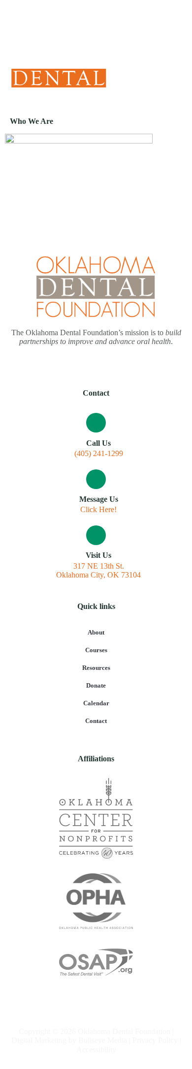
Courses (96, 650)
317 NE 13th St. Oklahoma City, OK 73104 (98, 570)
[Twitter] (96, 25)
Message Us (98, 499)
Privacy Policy (155, 1040)
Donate (96, 685)
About (96, 632)
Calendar (96, 703)
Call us (98, 443)
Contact (96, 720)
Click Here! (98, 509)
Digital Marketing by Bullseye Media (69, 1040)
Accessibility (96, 1049)
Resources (96, 667)
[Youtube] (112, 25)
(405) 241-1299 (98, 453)
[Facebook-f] (80, 25)
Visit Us (98, 555)
